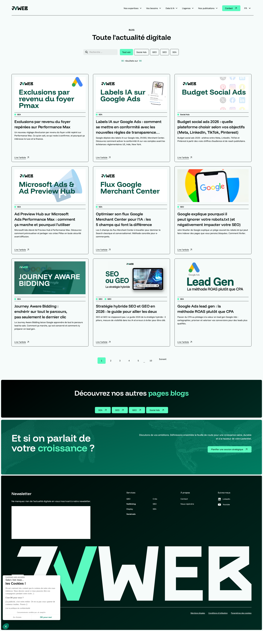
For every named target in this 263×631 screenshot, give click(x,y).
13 (151, 360)
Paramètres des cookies (241, 613)
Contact (184, 499)
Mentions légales (198, 613)
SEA (154, 509)
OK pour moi (46, 617)
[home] (21, 8)
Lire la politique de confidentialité (17, 608)
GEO (128, 499)
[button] (5, 626)
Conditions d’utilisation (218, 613)
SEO (155, 504)
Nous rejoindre (187, 504)
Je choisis (17, 617)
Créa (155, 499)
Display (129, 509)
